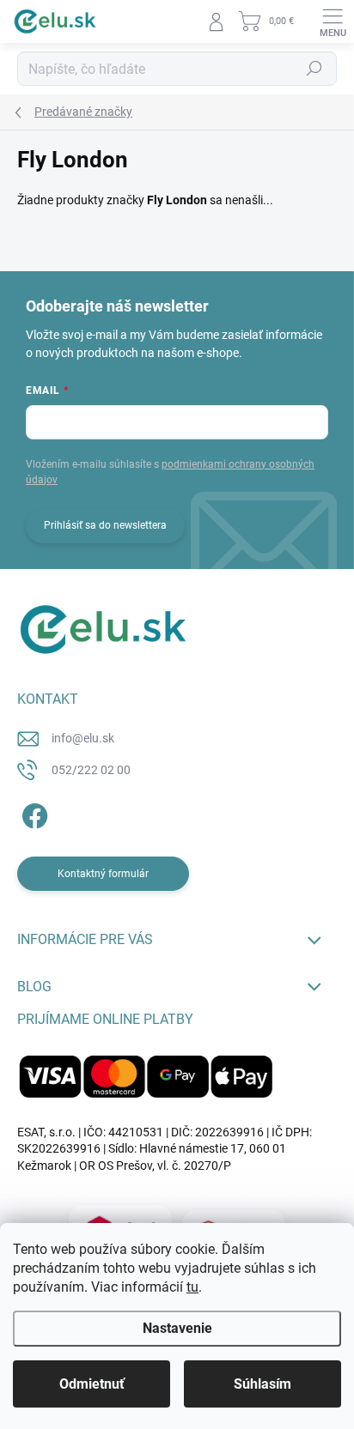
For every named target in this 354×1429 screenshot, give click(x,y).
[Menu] (332, 21)
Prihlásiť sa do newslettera (105, 525)
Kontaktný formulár (103, 874)
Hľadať (314, 69)
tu (192, 1287)
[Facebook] (32, 813)
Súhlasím (262, 1384)
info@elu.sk (83, 738)
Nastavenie (177, 1328)
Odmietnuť (92, 1384)
